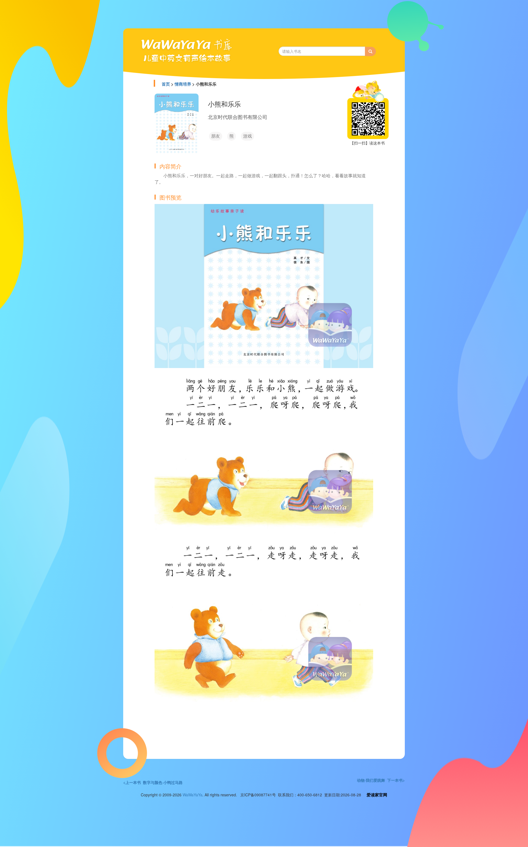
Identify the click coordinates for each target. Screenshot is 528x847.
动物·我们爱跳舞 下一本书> (381, 780)
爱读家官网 (377, 795)
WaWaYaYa (192, 794)
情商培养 (183, 84)
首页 (166, 84)
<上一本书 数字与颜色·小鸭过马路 (153, 782)
